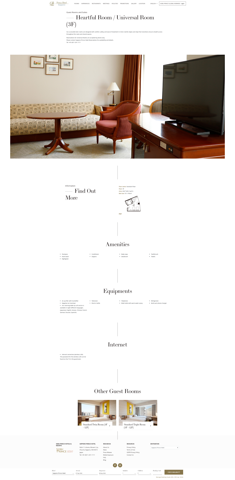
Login (182, 3)
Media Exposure (108, 455)
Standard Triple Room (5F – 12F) (134, 426)
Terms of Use (131, 450)
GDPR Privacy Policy (133, 452)
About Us (106, 447)
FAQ (104, 457)
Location (142, 3)
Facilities (115, 3)
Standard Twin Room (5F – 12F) (95, 426)
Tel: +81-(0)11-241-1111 (87, 455)
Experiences (85, 3)
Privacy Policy (131, 447)
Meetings (106, 3)
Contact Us (130, 455)
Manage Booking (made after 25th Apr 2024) (169, 477)
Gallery (134, 3)
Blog (104, 460)
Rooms (76, 3)
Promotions (124, 3)
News (105, 450)
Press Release (107, 452)
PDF (120, 214)
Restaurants (96, 3)
